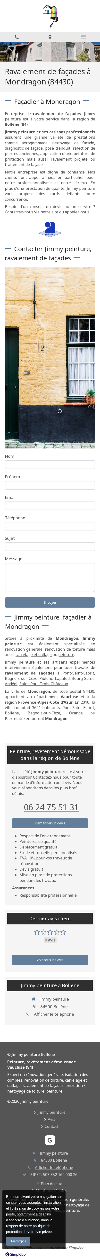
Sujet (10, 538)
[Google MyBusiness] (50, 1140)
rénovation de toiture (65, 649)
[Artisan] (50, 229)
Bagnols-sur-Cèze (21, 678)
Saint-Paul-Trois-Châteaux (43, 683)
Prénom (12, 476)
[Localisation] (50, 37)
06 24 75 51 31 (51, 807)
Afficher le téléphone (54, 1014)
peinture (66, 654)
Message (13, 558)
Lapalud (62, 678)
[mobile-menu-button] (83, 37)
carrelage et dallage (34, 654)
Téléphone (15, 517)
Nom (9, 456)
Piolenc (46, 678)
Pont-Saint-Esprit (78, 673)
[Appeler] (16, 37)
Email (10, 497)
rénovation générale (23, 649)
